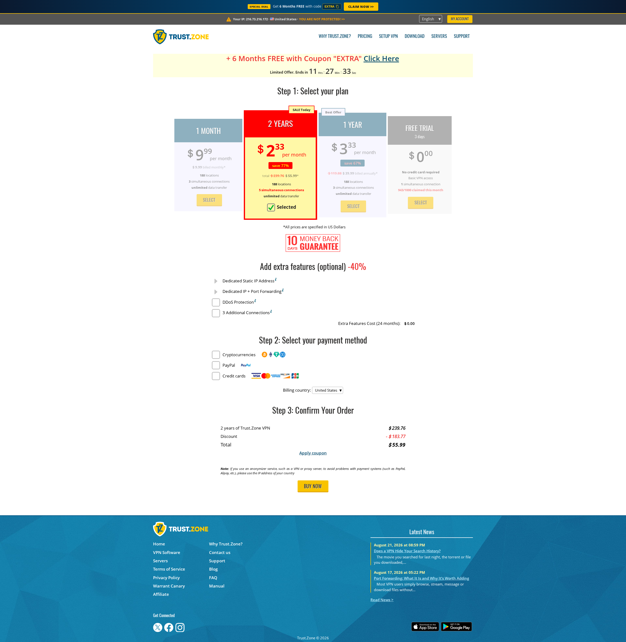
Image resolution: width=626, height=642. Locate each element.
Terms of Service (169, 569)
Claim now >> (361, 6)
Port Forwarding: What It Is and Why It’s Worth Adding (421, 578)
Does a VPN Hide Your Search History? (407, 550)
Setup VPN (388, 36)
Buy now (313, 486)
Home (159, 544)
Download (415, 36)
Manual (216, 586)
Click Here (381, 58)
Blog (213, 569)
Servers (439, 36)
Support (462, 36)
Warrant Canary (169, 586)
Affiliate (161, 594)
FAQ (213, 577)
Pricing (365, 36)
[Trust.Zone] (181, 37)
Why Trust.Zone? (335, 36)
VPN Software (166, 552)
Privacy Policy (166, 577)
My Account (460, 19)
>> (322, 19)
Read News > (381, 599)
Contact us (219, 552)
